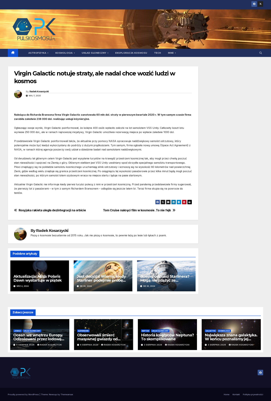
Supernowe (83, 331)
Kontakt (236, 394)
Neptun (145, 331)
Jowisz (17, 331)
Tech (157, 52)
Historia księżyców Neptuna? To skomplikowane (167, 337)
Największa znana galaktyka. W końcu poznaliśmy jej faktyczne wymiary (231, 339)
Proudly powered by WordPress (24, 394)
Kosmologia (64, 52)
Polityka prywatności (253, 394)
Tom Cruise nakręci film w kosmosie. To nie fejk (137, 210)
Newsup (53, 394)
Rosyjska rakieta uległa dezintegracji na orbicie (52, 210)
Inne (171, 52)
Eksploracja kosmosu (131, 52)
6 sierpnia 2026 (25, 345)
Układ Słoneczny (94, 52)
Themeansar (67, 394)
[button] (260, 52)
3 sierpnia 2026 (153, 345)
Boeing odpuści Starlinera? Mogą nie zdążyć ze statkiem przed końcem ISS (165, 280)
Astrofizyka (37, 52)
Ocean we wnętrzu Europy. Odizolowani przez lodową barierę (38, 339)
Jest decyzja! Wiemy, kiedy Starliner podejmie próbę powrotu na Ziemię (101, 280)
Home (226, 394)
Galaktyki (210, 331)
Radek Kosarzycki (39, 91)
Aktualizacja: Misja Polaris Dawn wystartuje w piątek (37, 278)
